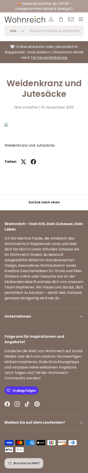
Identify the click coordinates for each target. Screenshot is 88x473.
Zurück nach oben (44, 202)
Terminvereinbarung (49, 57)
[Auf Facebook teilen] (33, 162)
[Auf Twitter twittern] (23, 162)
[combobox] (44, 31)
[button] (61, 19)
